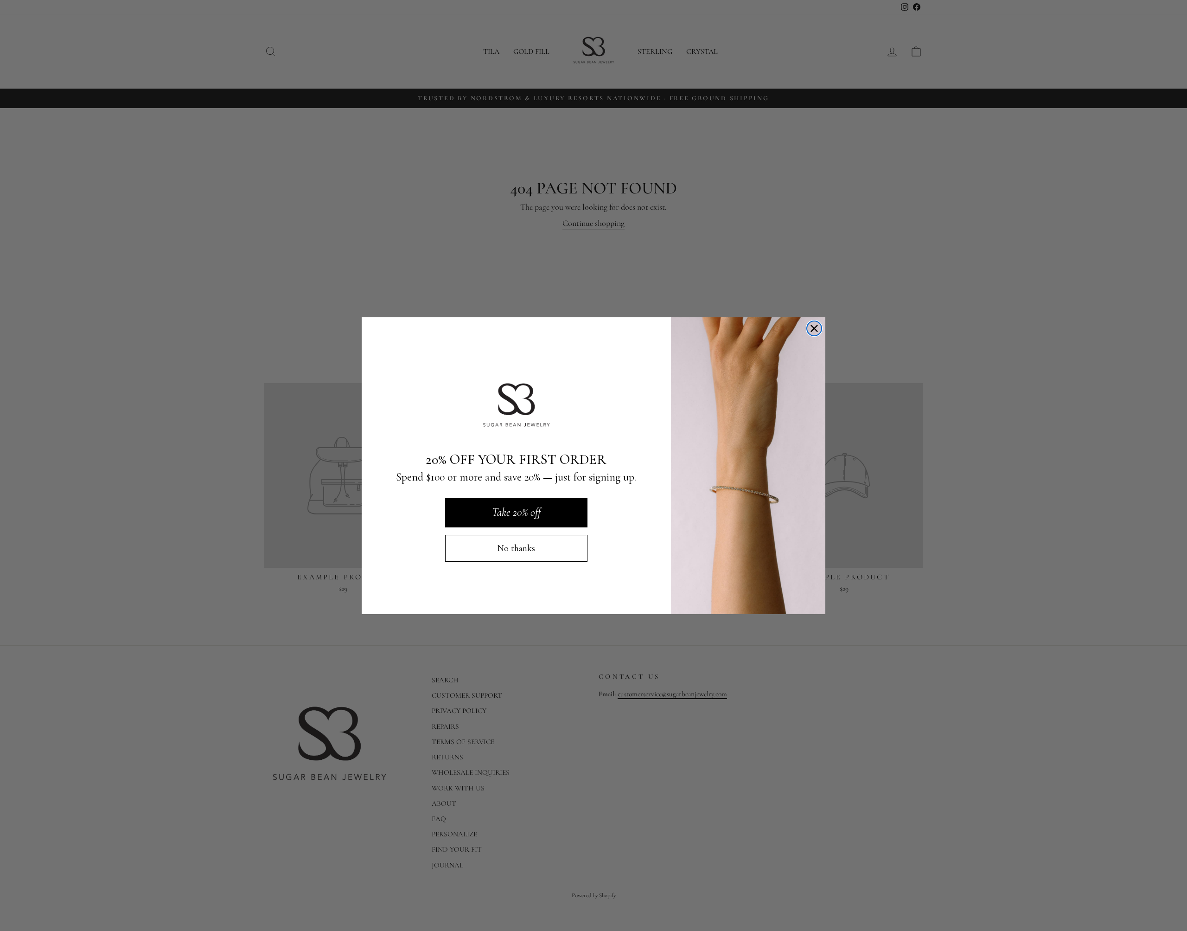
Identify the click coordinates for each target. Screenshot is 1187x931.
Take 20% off (516, 512)
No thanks (516, 548)
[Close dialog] (814, 328)
